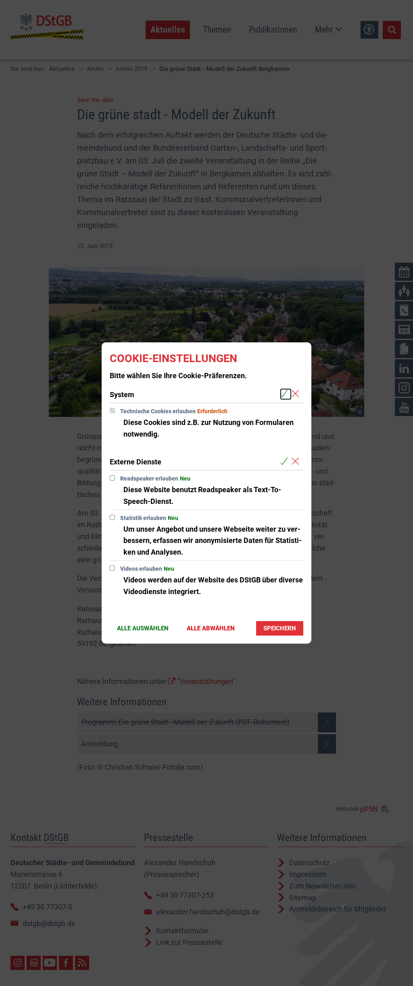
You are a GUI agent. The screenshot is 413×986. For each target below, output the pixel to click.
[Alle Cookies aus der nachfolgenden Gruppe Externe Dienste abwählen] (297, 461)
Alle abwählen (211, 628)
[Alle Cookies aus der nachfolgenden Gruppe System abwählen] (297, 394)
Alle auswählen (143, 628)
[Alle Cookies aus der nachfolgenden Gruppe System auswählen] (286, 394)
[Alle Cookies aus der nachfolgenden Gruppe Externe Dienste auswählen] (286, 461)
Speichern (279, 628)
